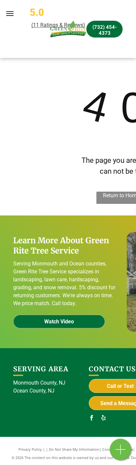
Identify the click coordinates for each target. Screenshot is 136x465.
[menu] (10, 13)
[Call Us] (121, 452)
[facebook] (91, 418)
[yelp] (103, 418)
